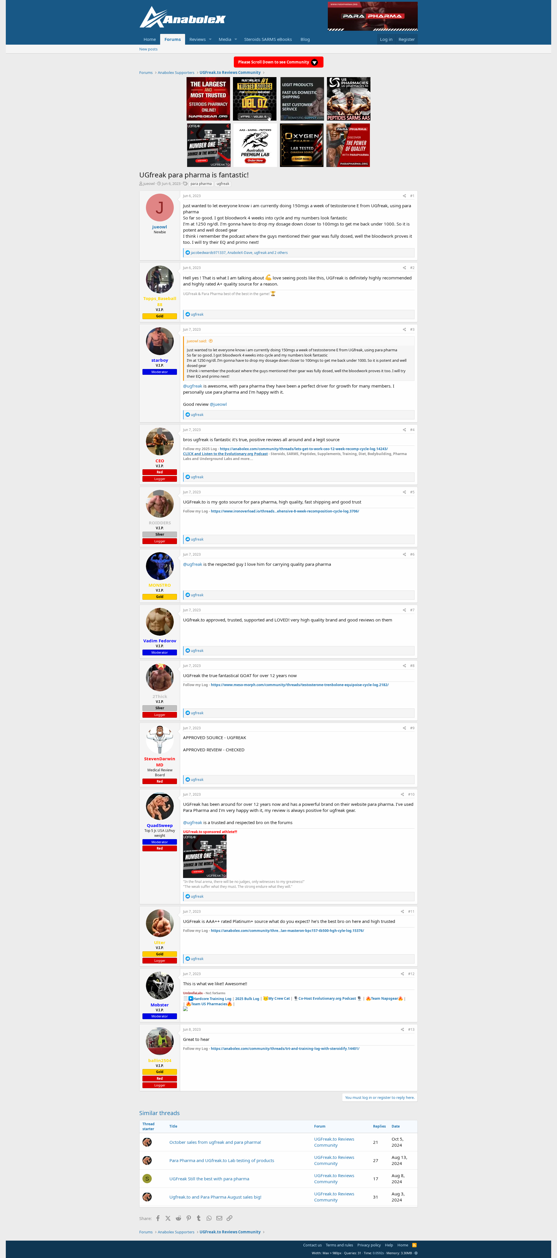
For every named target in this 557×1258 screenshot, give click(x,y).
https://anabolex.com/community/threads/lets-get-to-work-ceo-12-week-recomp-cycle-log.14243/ (304, 448)
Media (225, 39)
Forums (172, 39)
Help (389, 1245)
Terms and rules (339, 1245)
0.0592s (378, 1253)
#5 (412, 492)
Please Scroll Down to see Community (274, 62)
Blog (305, 39)
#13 (411, 1029)
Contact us (312, 1245)
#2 (412, 267)
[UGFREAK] (209, 145)
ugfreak (223, 183)
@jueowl (218, 404)
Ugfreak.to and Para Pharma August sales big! (215, 1197)
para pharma (201, 183)
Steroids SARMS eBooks (268, 39)
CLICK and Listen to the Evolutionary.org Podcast (225, 453)
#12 (411, 973)
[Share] (404, 196)
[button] (210, 39)
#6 (412, 554)
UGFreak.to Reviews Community (334, 1142)
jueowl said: (197, 340)
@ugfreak (192, 386)
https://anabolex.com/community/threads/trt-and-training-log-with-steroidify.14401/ (285, 1048)
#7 (412, 610)
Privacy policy (369, 1245)
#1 (412, 195)
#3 (412, 329)
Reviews (197, 39)
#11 (411, 911)
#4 (412, 429)
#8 (412, 665)
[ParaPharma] (348, 145)
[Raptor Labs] (255, 145)
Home (150, 39)
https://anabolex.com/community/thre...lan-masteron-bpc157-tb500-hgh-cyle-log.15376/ (287, 930)
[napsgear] (208, 98)
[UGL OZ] (254, 98)
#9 (412, 728)
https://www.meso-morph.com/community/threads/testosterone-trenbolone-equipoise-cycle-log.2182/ (300, 684)
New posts (148, 49)
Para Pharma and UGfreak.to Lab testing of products (221, 1160)
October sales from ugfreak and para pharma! (215, 1142)
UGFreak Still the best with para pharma (209, 1178)
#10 (411, 794)
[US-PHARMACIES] (348, 98)
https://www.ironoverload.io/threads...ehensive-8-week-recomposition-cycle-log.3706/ (285, 511)
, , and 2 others (239, 252)
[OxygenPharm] (301, 145)
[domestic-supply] (302, 98)
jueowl (149, 183)
